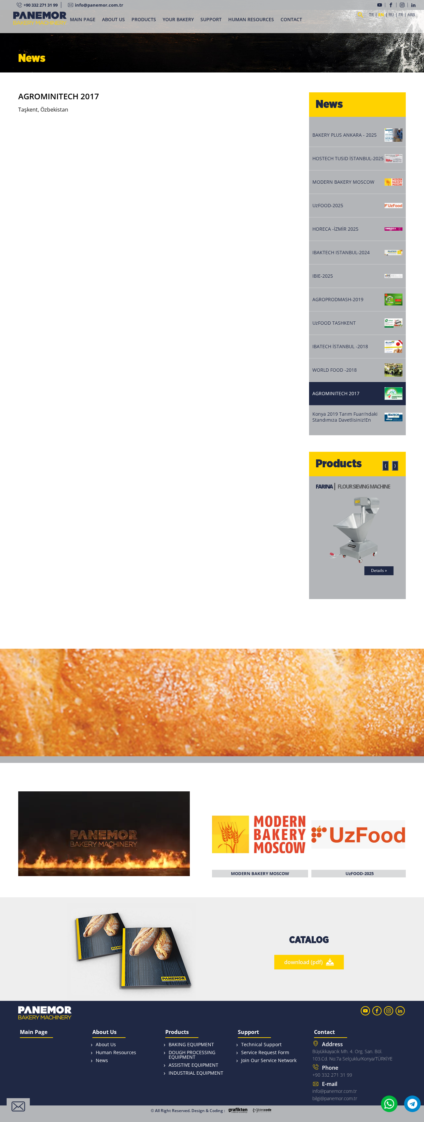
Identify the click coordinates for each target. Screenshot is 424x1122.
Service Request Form (265, 1052)
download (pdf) (303, 962)
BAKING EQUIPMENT (191, 1044)
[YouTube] (381, 5)
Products (177, 1032)
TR (371, 15)
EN (381, 15)
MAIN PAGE (82, 19)
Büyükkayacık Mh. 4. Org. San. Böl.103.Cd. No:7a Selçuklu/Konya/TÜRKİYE (352, 1051)
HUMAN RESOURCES (251, 19)
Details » (379, 570)
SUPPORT (211, 19)
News (102, 1060)
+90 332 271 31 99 (41, 5)
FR (400, 15)
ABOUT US (113, 19)
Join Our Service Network (268, 1060)
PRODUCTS (144, 19)
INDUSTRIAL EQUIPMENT (196, 1073)
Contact (324, 1032)
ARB (411, 15)
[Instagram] (404, 5)
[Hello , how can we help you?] (18, 1106)
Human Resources (116, 1052)
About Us (104, 1032)
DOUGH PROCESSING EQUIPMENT (192, 1054)
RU (391, 15)
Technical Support (261, 1044)
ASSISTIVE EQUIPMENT (193, 1065)
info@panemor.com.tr (99, 5)
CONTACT (291, 19)
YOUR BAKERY (178, 19)
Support (248, 1032)
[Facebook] (393, 5)
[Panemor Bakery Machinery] (40, 22)
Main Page (33, 1032)
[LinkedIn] (414, 5)
